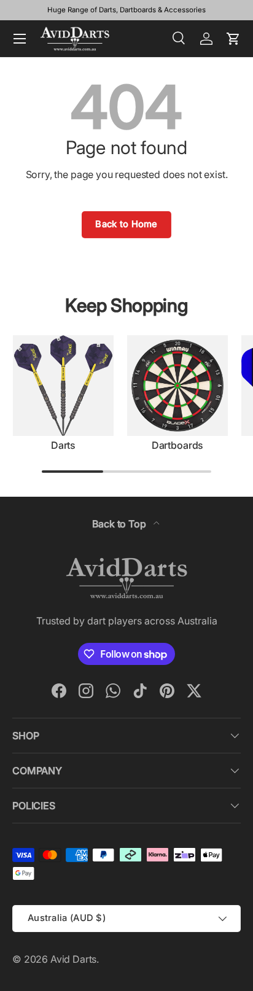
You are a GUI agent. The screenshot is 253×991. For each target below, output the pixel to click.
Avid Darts (73, 959)
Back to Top (120, 524)
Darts (63, 445)
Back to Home (126, 224)
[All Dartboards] (177, 385)
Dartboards (177, 445)
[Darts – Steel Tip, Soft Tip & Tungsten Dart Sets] (63, 385)
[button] (233, 38)
